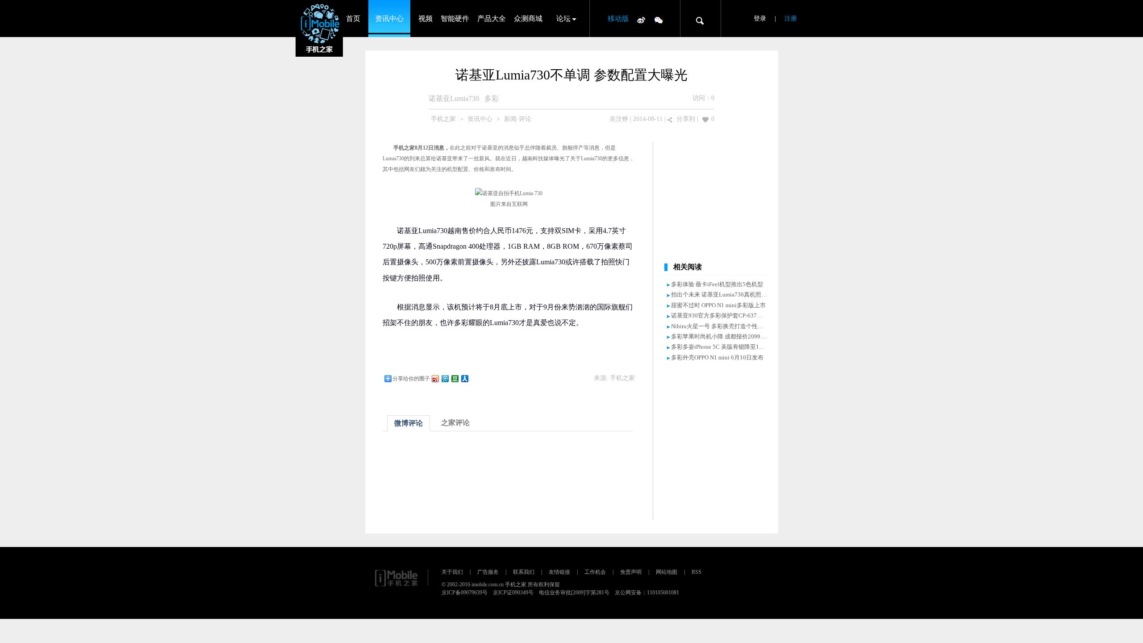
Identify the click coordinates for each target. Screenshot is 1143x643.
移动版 (618, 18)
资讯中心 (389, 18)
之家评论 (455, 422)
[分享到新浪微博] (435, 378)
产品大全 (491, 18)
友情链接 (559, 572)
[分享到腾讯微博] (445, 378)
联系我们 (523, 572)
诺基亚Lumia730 (454, 98)
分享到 (685, 119)
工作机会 (595, 572)
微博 (641, 19)
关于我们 (452, 572)
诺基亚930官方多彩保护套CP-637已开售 (722, 315)
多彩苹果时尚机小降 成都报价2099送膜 (721, 336)
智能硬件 (455, 18)
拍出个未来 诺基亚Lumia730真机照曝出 (722, 294)
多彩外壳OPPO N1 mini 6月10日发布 (717, 357)
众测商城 (528, 18)
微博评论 (408, 423)
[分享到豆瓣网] (454, 378)
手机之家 (443, 119)
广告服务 (488, 572)
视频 (425, 18)
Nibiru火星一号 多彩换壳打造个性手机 (720, 326)
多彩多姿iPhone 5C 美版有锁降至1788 (719, 346)
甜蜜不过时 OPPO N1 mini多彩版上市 (718, 305)
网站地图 (666, 572)
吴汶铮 (618, 119)
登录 (760, 18)
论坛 (563, 18)
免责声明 (631, 572)
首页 (353, 18)
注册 (790, 18)
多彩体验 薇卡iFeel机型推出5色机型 (717, 284)
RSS (696, 572)
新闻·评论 (517, 119)
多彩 (491, 98)
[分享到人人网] (464, 378)
